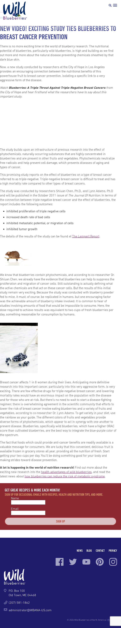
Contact (100, 550)
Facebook (59, 562)
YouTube (86, 562)
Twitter (73, 562)
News (80, 550)
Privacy (113, 550)
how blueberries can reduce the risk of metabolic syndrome (65, 476)
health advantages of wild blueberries (66, 472)
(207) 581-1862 (19, 602)
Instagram (113, 562)
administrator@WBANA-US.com (30, 610)
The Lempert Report (85, 236)
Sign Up (60, 521)
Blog (89, 550)
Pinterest (100, 562)
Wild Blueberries (15, 11)
